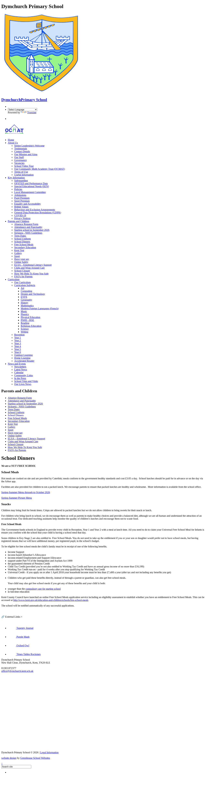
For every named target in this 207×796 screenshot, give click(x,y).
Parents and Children (18, 221)
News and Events (17, 363)
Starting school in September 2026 (31, 230)
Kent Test (19, 250)
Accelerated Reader (24, 360)
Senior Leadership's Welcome (29, 145)
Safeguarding (21, 180)
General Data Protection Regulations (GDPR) (37, 212)
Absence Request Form (26, 224)
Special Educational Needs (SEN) (31, 186)
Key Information (16, 177)
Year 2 (17, 340)
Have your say (21, 259)
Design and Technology (33, 294)
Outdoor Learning (23, 355)
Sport (17, 256)
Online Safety (21, 262)
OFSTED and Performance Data (31, 183)
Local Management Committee (30, 192)
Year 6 (17, 352)
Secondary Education (25, 247)
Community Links (23, 375)
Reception (19, 334)
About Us (13, 142)
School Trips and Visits (26, 381)
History (24, 302)
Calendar (18, 372)
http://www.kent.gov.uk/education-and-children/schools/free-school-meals (50, 600)
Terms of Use (21, 171)
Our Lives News (22, 384)
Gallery (18, 253)
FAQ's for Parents (23, 276)
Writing (24, 331)
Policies (18, 189)
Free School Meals (23, 244)
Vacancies (19, 163)
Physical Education (30, 317)
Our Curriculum (22, 282)
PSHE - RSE (27, 320)
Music (24, 311)
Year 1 (17, 337)
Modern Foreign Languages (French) (40, 308)
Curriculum (13, 279)
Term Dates (20, 235)
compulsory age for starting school (43, 588)
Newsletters (20, 366)
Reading (25, 323)
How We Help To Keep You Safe (31, 273)
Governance (20, 160)
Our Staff (19, 157)
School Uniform (22, 238)
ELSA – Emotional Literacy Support (33, 265)
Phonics (25, 314)
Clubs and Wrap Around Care (29, 267)
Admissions (20, 195)
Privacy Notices (22, 218)
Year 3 (17, 343)
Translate (31, 112)
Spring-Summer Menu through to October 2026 (25, 492)
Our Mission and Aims (25, 154)
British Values (21, 206)
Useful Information (24, 174)
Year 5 (17, 349)
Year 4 (17, 346)
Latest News (20, 369)
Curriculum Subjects (24, 285)
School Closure (22, 270)
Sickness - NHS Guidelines (28, 233)
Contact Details (22, 151)
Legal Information (49, 752)
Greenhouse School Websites (35, 758)
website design (8, 758)
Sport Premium (22, 201)
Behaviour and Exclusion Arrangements (34, 209)
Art (22, 288)
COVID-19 (20, 215)
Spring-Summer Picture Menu (16, 497)
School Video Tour (24, 166)
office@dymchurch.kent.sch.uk (17, 671)
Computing (26, 291)
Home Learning (22, 358)
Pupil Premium (21, 198)
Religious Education (31, 326)
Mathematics (27, 305)
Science (25, 328)
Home (11, 139)
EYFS (24, 296)
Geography (26, 299)
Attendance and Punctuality (28, 227)
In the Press (20, 378)
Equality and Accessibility (27, 203)
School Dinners (22, 241)
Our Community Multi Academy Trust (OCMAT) (39, 169)
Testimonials (20, 148)
